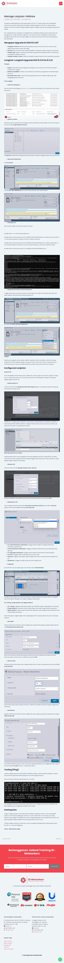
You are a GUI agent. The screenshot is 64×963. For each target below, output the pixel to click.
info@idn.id (8, 926)
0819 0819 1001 (9, 930)
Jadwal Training (8, 943)
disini (10, 825)
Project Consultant (8, 949)
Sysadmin (7, 19)
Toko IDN (6, 947)
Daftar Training (8, 941)
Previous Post (6, 838)
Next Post (59, 838)
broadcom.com (25, 88)
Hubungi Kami (7, 945)
